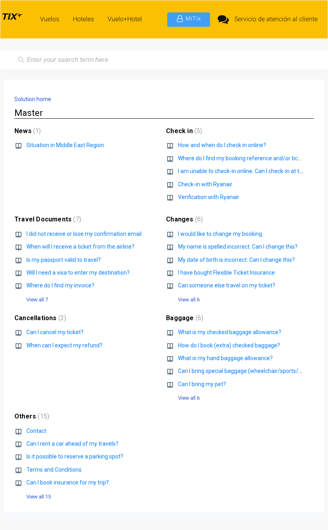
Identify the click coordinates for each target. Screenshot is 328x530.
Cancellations (39, 318)
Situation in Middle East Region (65, 145)
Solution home (32, 99)
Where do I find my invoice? (60, 285)
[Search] (19, 60)
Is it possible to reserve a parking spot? (74, 456)
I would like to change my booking (220, 234)
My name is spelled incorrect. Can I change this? (238, 246)
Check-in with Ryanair (205, 184)
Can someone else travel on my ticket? (226, 285)
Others (30, 416)
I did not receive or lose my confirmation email (84, 234)
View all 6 (189, 300)
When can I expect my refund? (64, 345)
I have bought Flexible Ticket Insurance (226, 272)
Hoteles (83, 19)
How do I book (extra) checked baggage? (229, 345)
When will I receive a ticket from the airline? (80, 246)
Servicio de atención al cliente (276, 19)
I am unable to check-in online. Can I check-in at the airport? (252, 171)
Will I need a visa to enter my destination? (78, 272)
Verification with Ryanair (208, 197)
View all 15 (38, 497)
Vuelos (49, 19)
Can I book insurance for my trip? (67, 482)
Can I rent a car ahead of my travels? (72, 443)
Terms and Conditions (54, 469)
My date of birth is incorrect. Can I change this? (236, 260)
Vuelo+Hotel (125, 19)
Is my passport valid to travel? (63, 260)
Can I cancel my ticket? (55, 332)
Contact (36, 431)
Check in (183, 131)
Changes (183, 219)
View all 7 (37, 300)
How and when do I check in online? (222, 145)
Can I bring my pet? (202, 384)
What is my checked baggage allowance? (229, 332)
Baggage (183, 318)
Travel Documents (46, 219)
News (26, 131)
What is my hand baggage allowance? (225, 358)
